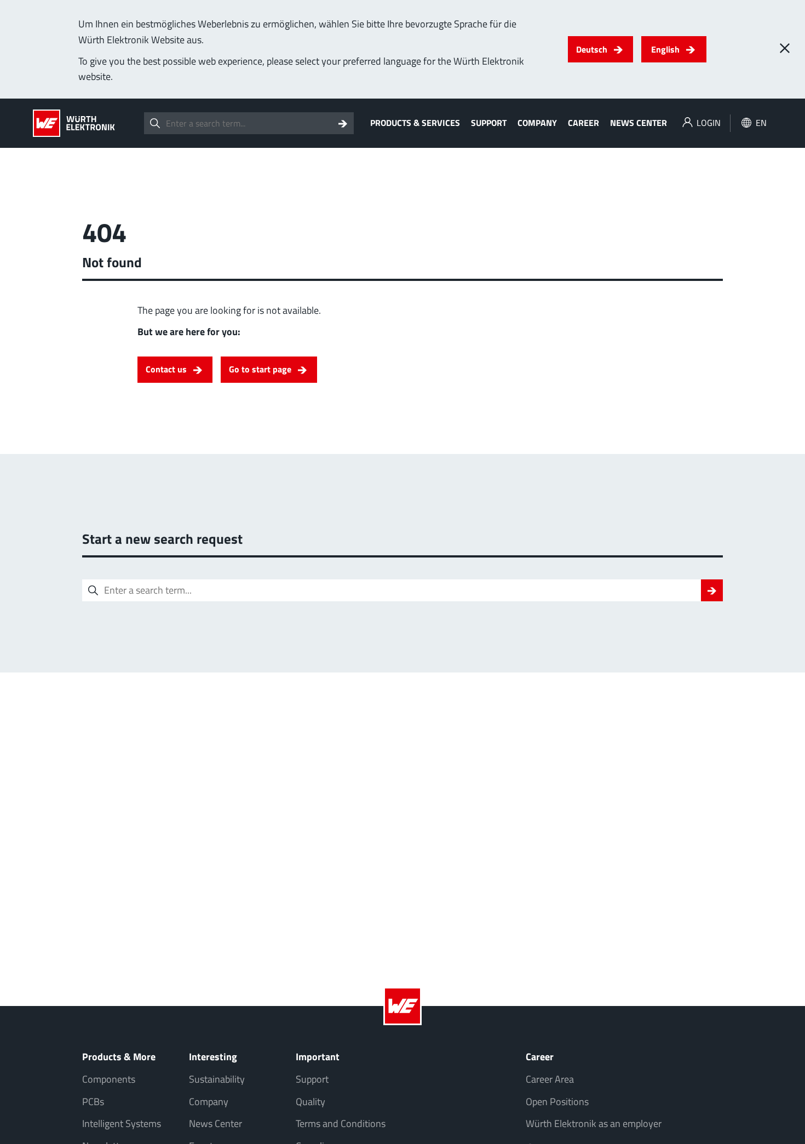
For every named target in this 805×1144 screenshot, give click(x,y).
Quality (310, 1101)
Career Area (550, 1079)
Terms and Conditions (341, 1123)
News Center (638, 122)
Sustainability (217, 1079)
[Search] (343, 123)
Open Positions (557, 1101)
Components (108, 1079)
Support (489, 122)
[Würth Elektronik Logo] (74, 123)
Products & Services (415, 122)
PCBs (93, 1101)
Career (583, 122)
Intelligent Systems (121, 1123)
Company (537, 122)
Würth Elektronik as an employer (594, 1123)
